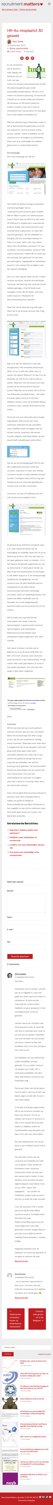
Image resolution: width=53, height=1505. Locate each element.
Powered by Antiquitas (26, 1500)
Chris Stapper (20, 974)
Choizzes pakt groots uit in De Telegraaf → (38, 1316)
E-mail (10, 930)
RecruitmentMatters (9, 1497)
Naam (10, 917)
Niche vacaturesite (28, 10)
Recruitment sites (10, 10)
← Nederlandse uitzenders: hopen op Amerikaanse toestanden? (15, 1319)
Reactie (11, 891)
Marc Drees (18, 41)
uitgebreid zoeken (44, 1354)
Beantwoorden (21, 1261)
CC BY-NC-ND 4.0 (31, 1497)
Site (8, 942)
